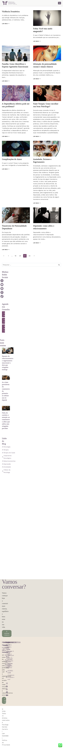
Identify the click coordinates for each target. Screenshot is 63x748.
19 (15, 256)
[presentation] (47, 18)
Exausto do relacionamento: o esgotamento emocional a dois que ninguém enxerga (7, 362)
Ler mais (5, 23)
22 (29, 256)
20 (20, 256)
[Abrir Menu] (59, 3)
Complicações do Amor (12, 159)
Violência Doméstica (11, 11)
